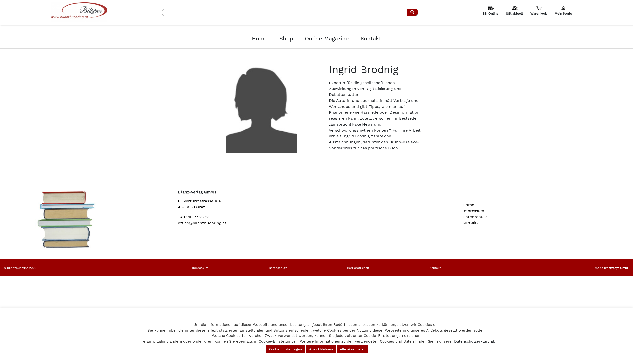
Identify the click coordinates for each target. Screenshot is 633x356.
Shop (286, 38)
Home (260, 38)
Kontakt (371, 38)
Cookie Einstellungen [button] (285, 349)
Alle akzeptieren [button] (352, 349)
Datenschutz (475, 216)
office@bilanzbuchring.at (202, 223)
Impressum (473, 210)
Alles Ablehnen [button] (321, 349)
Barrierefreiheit (358, 268)
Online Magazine (327, 38)
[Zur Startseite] (79, 12)
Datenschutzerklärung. (474, 341)
